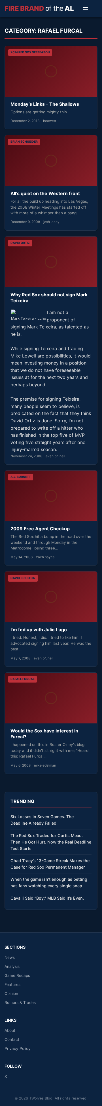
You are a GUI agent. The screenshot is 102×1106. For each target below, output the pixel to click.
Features (12, 984)
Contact (12, 1039)
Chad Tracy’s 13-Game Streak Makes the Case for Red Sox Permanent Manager (50, 863)
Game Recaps (17, 975)
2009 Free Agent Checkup (40, 528)
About (10, 1030)
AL (39, 8)
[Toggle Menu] (85, 8)
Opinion (11, 993)
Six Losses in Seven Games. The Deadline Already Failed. (42, 819)
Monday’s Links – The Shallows (44, 104)
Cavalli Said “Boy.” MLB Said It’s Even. (47, 898)
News (10, 957)
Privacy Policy (18, 1048)
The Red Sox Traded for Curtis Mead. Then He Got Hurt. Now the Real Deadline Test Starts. (50, 842)
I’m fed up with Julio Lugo (38, 629)
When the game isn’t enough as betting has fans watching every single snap (48, 882)
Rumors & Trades (20, 1002)
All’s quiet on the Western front (45, 193)
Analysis (12, 966)
